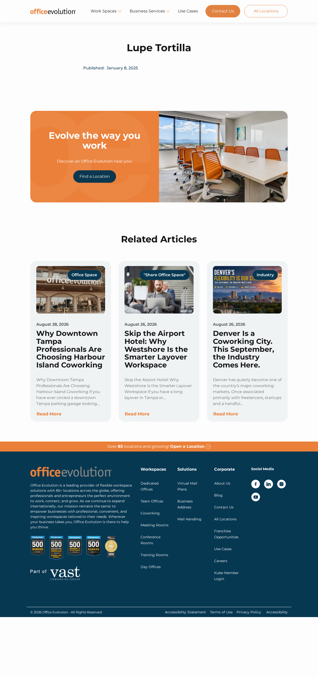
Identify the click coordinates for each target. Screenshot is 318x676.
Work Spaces (104, 11)
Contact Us (223, 11)
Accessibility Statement (185, 612)
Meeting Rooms (154, 525)
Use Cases (188, 11)
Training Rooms (154, 555)
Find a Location (95, 176)
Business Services (147, 11)
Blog (218, 495)
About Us (222, 483)
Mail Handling (189, 519)
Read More (49, 414)
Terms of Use (221, 612)
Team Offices (152, 501)
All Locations (266, 11)
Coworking (150, 513)
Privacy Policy (249, 612)
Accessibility (277, 612)
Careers (220, 561)
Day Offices (151, 567)
